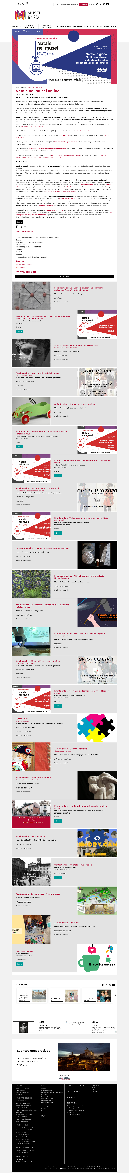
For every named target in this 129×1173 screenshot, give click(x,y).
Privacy (64, 1168)
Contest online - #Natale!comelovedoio (73, 865)
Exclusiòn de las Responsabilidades (77, 1168)
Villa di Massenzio (22, 1121)
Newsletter (19, 1094)
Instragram (39, 126)
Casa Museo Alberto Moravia (25, 1150)
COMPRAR (83, 4)
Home (17, 87)
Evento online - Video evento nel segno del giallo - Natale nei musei (82, 519)
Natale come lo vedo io (54, 210)
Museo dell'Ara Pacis (22, 1108)
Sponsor (94, 1091)
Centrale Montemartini (23, 1103)
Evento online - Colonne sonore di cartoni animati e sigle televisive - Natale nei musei (43, 317)
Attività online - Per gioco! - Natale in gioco (74, 404)
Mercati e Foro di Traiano (24, 1105)
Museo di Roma (21, 1132)
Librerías (44, 1109)
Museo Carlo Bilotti (22, 1152)
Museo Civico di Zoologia (24, 1161)
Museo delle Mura (22, 1117)
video (61, 131)
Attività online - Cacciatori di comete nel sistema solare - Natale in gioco (43, 606)
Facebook (24, 126)
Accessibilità (45, 1107)
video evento (64, 135)
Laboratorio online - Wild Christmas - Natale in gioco (79, 633)
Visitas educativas (47, 1098)
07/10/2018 (103, 1029)
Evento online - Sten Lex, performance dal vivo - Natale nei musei (82, 692)
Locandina (21, 267)
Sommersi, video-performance (65, 142)
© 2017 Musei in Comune (52, 1168)
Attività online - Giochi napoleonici (70, 749)
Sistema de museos (22, 1088)
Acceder (91, 4)
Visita (114, 26)
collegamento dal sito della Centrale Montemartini (47, 148)
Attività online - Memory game (30, 836)
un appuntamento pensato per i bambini (66, 155)
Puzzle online (22, 719)
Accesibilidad (45, 1105)
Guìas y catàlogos (47, 1102)
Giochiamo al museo (45, 205)
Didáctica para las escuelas (75, 1106)
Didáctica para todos (73, 1108)
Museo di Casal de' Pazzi (24, 1119)
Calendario (102, 26)
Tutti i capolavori (76, 1086)
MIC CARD (44, 1094)
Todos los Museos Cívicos (68, 4)
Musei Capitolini (21, 1101)
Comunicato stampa (24, 265)
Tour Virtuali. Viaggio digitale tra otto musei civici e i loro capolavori (24, 997)
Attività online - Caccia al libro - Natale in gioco (38, 894)
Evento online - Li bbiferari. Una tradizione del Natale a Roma (80, 807)
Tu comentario (46, 1111)
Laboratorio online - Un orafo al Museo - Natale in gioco (42, 548)
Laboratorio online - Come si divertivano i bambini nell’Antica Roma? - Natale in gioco (78, 289)
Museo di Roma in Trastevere (25, 1141)
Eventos (77, 26)
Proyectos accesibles (73, 1114)
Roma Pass (44, 1096)
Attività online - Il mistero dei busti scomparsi (76, 345)
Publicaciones (20, 1090)
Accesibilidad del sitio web (102, 1168)
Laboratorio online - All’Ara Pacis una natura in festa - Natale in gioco (79, 577)
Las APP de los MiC (47, 1100)
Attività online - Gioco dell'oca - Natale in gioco (38, 661)
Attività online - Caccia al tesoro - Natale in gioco (39, 488)
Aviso (93, 1089)
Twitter (31, 126)
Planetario (19, 1159)
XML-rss (113, 1168)
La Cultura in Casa (24, 951)
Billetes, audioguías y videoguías (52, 1092)
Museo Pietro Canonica (23, 1139)
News (94, 1087)
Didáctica (88, 26)
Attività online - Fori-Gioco (67, 923)
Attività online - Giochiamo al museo (33, 777)
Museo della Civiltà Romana (25, 1114)
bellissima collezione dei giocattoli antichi (60, 191)
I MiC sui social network (89, 999)
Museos (16, 26)
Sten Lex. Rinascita (83, 131)
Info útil (43, 1088)
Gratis (19, 222)
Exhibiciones (64, 26)
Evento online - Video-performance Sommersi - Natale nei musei (82, 461)
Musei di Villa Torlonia (23, 1143)
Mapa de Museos (46, 1090)
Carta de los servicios (22, 1092)
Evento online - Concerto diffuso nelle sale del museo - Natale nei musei (42, 432)
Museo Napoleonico (22, 1134)
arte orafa (86, 187)
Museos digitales (47, 26)
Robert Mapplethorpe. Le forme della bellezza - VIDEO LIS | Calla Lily (50, 1028)
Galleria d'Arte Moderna (23, 1137)
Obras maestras (30, 26)
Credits (91, 1168)
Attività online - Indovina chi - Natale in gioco (37, 373)
